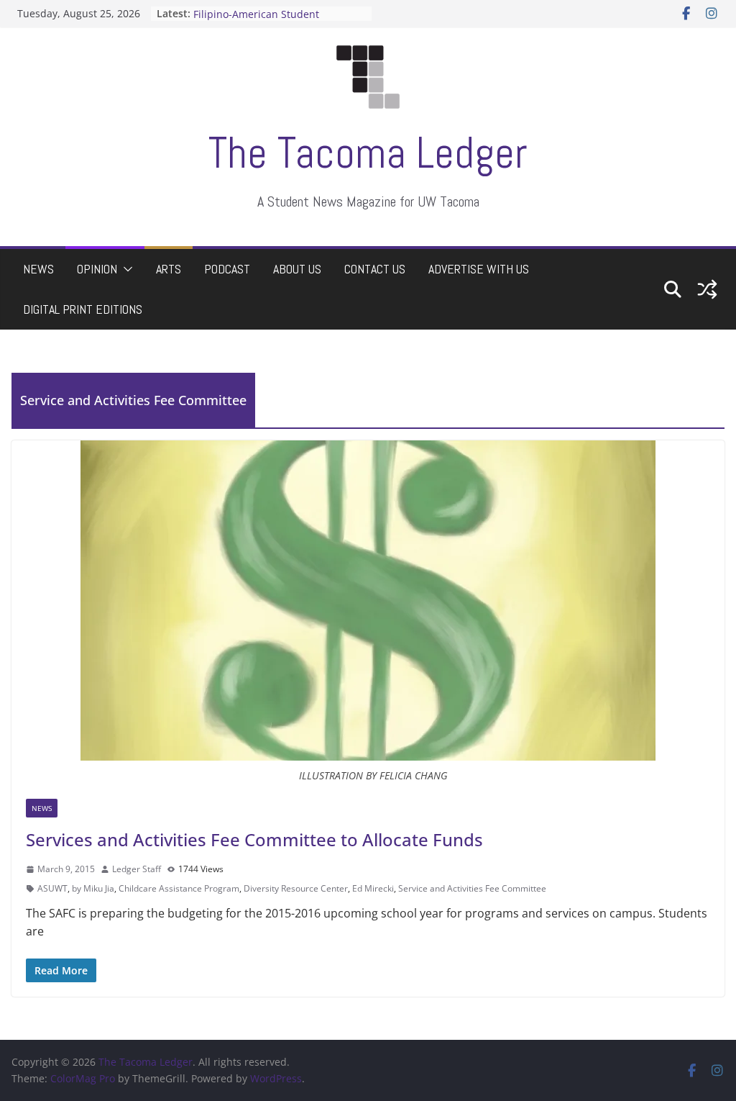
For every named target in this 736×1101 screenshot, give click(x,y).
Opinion (97, 268)
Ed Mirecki (373, 888)
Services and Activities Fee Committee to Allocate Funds (254, 839)
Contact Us (374, 268)
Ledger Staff (136, 869)
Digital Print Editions (82, 309)
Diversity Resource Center (296, 888)
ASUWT (52, 888)
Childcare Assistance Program (179, 888)
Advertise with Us (478, 268)
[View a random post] (707, 289)
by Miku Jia (93, 888)
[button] (125, 269)
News (38, 268)
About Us (297, 268)
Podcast (227, 268)
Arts (168, 268)
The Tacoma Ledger (368, 153)
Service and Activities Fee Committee (472, 888)
